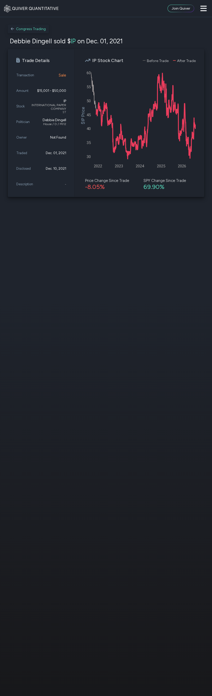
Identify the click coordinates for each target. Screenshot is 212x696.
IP (73, 41)
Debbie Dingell (54, 120)
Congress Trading (31, 29)
